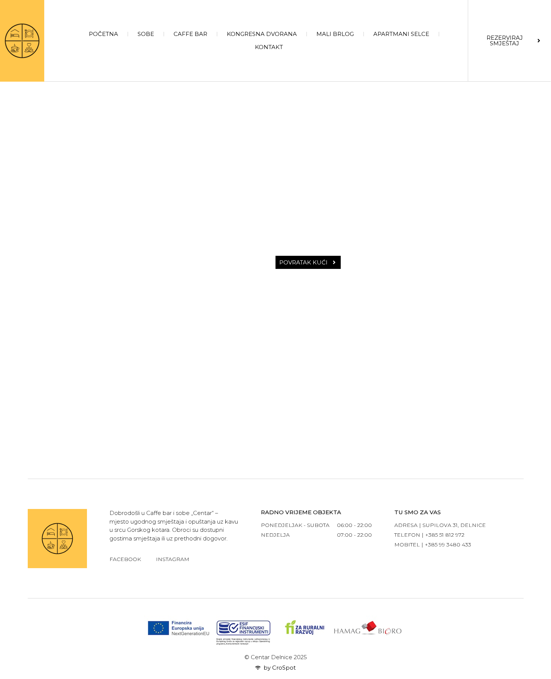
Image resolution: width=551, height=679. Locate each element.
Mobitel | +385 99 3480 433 (432, 544)
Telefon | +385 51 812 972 (429, 534)
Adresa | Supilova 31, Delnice (440, 525)
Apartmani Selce (401, 33)
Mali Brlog (335, 33)
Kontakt (269, 47)
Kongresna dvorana (262, 33)
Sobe (146, 33)
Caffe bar (190, 33)
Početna (103, 33)
